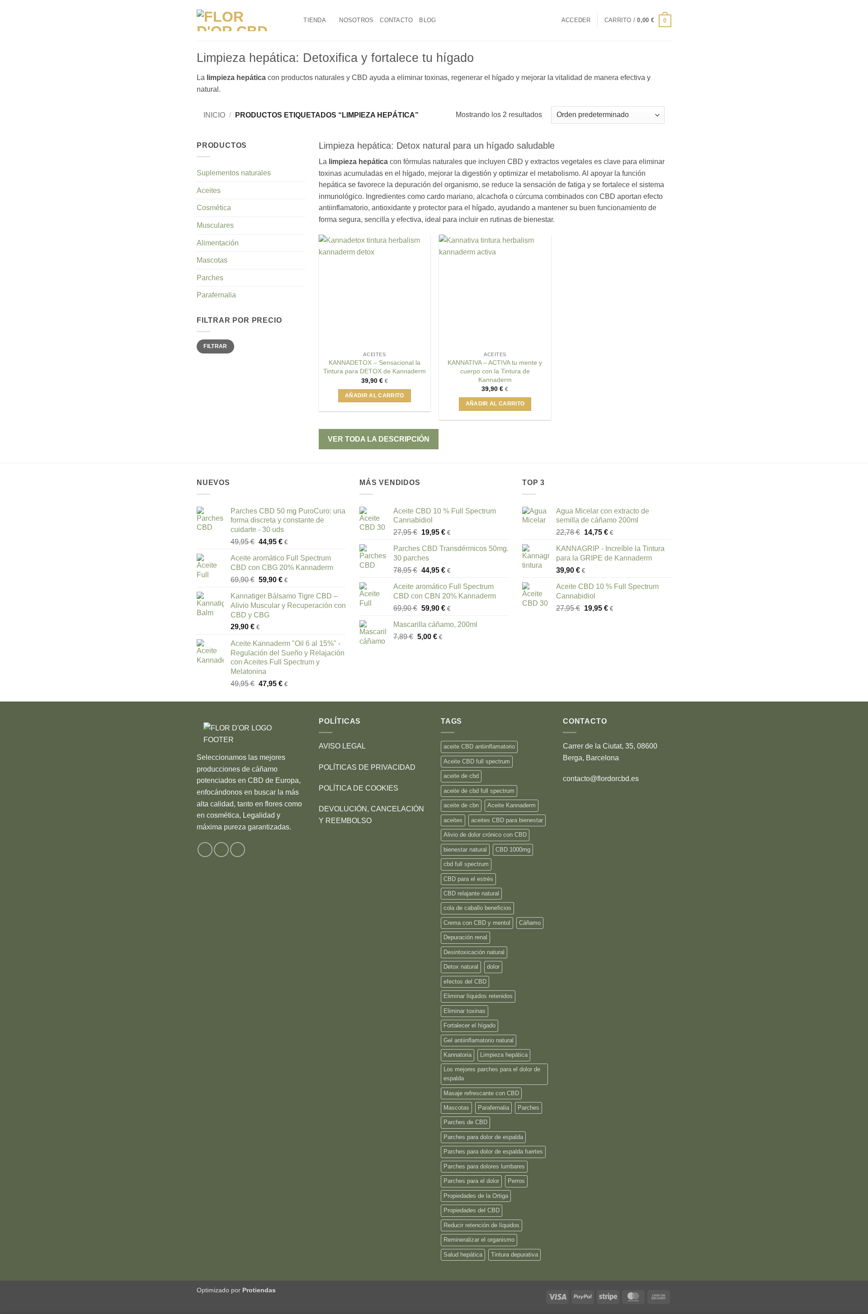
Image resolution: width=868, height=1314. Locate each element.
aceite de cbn (461, 805)
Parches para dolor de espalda (483, 1137)
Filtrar (215, 346)
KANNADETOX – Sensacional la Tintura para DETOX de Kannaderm (374, 367)
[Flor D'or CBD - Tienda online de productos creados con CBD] (237, 20)
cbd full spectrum (466, 864)
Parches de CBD (465, 1122)
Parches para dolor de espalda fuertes (493, 1151)
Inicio (214, 115)
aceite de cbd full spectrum (478, 790)
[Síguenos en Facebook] (205, 849)
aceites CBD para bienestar (507, 820)
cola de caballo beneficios (477, 907)
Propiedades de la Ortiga (475, 1195)
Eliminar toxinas (464, 1011)
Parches (210, 278)
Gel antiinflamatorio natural (478, 1040)
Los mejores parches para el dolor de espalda (491, 1074)
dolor (493, 966)
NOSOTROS (356, 20)
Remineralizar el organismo (478, 1239)
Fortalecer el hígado (469, 1025)
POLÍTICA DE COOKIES (358, 788)
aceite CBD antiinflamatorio (479, 746)
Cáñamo (530, 922)
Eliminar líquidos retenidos (478, 996)
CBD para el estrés (468, 879)
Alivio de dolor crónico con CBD (485, 834)
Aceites (209, 190)
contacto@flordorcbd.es (601, 778)
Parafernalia (216, 295)
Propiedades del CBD (471, 1210)
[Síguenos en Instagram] (221, 849)
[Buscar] (293, 20)
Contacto (396, 20)
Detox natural (460, 966)
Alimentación (218, 243)
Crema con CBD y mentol (476, 922)
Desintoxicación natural (474, 952)
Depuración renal (465, 937)
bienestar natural (465, 849)
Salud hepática (462, 1254)
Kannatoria (457, 1054)
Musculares (215, 225)
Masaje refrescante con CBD (481, 1093)
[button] (576, 20)
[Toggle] (299, 190)
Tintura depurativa (514, 1254)
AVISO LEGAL (342, 746)
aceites (452, 820)
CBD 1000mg (512, 849)
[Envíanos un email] (237, 849)
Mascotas (212, 260)
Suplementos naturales (234, 173)
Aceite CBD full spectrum (476, 761)
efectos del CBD (464, 981)
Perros (516, 1180)
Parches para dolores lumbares (484, 1166)
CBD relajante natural (471, 893)
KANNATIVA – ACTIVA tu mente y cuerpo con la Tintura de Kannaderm (495, 371)
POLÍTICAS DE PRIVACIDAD (367, 767)
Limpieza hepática (504, 1054)
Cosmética (214, 208)
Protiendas (259, 1290)
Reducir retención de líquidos (481, 1225)
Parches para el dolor (471, 1180)
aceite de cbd (461, 775)
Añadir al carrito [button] (374, 395)
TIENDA (314, 20)
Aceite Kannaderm (511, 805)
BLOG (427, 20)
